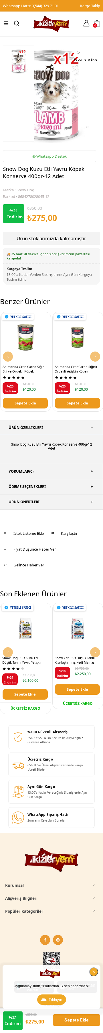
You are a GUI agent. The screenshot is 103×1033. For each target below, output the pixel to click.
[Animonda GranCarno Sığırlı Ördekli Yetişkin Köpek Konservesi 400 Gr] (78, 337)
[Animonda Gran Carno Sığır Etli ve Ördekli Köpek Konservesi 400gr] (26, 337)
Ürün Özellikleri (26, 427)
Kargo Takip (90, 5)
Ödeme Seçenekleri (27, 486)
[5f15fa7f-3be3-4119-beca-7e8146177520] (51, 860)
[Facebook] (45, 940)
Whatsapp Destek (51, 156)
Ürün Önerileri (24, 501)
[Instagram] (58, 940)
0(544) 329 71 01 (45, 5)
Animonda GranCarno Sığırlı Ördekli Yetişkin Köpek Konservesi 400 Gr (76, 369)
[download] (51, 962)
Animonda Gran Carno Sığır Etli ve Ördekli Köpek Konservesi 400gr (23, 369)
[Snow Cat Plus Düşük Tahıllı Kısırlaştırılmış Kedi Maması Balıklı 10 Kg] (78, 628)
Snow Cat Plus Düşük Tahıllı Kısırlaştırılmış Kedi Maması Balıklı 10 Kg (75, 660)
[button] (51, 133)
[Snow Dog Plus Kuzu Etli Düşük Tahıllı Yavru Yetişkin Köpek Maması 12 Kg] (25, 628)
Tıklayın (55, 1000)
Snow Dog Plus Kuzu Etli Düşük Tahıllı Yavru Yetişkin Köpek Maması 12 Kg (22, 660)
